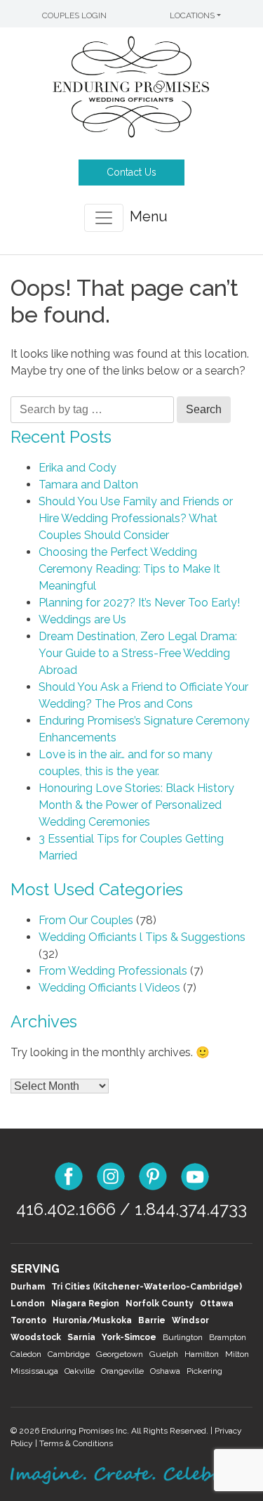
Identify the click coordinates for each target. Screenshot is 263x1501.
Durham (28, 1287)
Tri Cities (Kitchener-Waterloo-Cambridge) (146, 1287)
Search (204, 409)
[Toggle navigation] (103, 218)
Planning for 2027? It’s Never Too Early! (139, 602)
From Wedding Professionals (113, 970)
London (28, 1303)
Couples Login (74, 15)
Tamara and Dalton (88, 484)
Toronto (28, 1320)
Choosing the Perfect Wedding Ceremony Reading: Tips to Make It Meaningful (129, 568)
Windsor (190, 1320)
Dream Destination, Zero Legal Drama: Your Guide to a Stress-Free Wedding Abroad (138, 653)
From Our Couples (86, 920)
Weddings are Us (82, 619)
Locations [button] (192, 15)
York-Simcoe (129, 1337)
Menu (149, 216)
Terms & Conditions (76, 1443)
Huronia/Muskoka (92, 1320)
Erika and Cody (77, 467)
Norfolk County (160, 1303)
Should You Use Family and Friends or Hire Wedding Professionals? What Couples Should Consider (136, 518)
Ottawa (217, 1303)
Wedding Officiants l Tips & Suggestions (142, 937)
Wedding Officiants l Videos (109, 987)
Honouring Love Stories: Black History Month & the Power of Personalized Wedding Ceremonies (136, 805)
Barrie (152, 1320)
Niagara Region (85, 1303)
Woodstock (36, 1337)
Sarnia (81, 1337)
